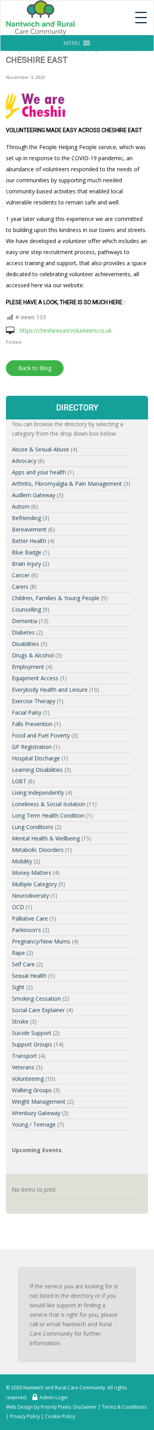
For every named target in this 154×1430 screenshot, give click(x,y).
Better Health (29, 541)
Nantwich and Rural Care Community (64, 1387)
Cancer (21, 575)
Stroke (20, 1021)
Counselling (26, 609)
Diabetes (23, 632)
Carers (20, 586)
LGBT (19, 781)
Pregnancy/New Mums (41, 941)
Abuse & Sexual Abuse (40, 449)
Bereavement (29, 529)
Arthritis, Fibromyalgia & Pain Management (67, 483)
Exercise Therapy (33, 701)
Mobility (22, 861)
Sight (18, 987)
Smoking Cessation (36, 998)
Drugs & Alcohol (33, 655)
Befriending (26, 518)
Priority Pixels (56, 1407)
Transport (24, 1055)
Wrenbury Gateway (36, 1113)
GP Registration (32, 747)
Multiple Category (34, 884)
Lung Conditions (32, 827)
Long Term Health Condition (48, 815)
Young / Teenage (34, 1124)
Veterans (23, 1067)
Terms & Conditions (124, 1407)
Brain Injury (26, 563)
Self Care (23, 964)
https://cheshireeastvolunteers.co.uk (65, 330)
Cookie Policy (60, 1416)
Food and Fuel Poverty (41, 735)
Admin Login (53, 1397)
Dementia (24, 621)
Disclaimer (85, 1407)
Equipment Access (35, 678)
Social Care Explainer (38, 1010)
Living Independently (38, 792)
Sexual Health (29, 975)
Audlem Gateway (33, 495)
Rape (18, 952)
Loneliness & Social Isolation (48, 804)
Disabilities (25, 644)
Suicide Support (31, 1033)
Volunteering (28, 1078)
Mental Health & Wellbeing (46, 838)
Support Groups (32, 1044)
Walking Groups (32, 1090)
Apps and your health (39, 472)
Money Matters (31, 872)
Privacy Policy (25, 1416)
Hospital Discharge (36, 758)
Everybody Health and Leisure (50, 689)
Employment (28, 666)
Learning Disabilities (37, 769)
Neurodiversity (30, 895)
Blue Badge (26, 552)
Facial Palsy (26, 712)
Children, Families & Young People (56, 598)
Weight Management (39, 1101)
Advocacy (24, 460)
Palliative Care (30, 918)
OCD (18, 907)
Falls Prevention (32, 724)
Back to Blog (34, 368)
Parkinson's (26, 930)
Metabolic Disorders (38, 850)
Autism (21, 506)
